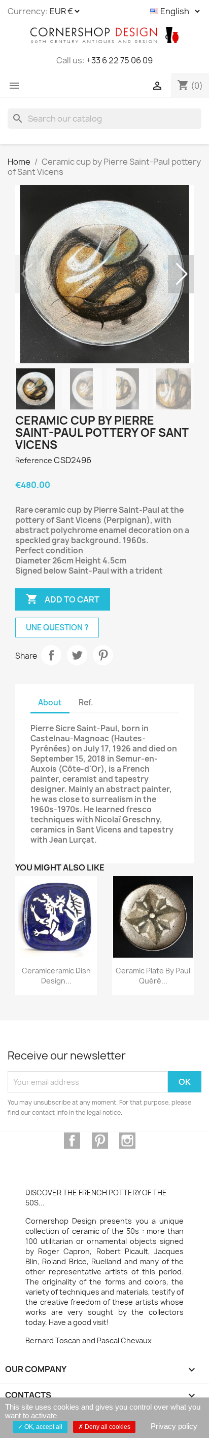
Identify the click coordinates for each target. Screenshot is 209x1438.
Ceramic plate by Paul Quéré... (153, 976)
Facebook (72, 1140)
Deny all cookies (106, 1426)
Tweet (77, 655)
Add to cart (62, 599)
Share (51, 655)
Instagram (127, 1140)
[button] (182, 274)
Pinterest (103, 655)
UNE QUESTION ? (57, 627)
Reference (33, 460)
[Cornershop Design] (104, 35)
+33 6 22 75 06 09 (119, 60)
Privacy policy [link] (174, 1426)
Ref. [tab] (86, 702)
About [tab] (50, 702)
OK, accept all (42, 1426)
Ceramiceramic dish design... (56, 976)
